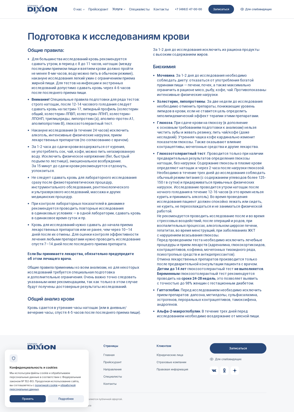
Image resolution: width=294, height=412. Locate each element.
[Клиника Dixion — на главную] (42, 9)
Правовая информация (172, 369)
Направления (112, 369)
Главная (109, 355)
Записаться (221, 9)
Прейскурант (98, 9)
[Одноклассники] (224, 370)
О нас (77, 9)
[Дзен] (235, 370)
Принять (28, 398)
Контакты (161, 9)
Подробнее (66, 398)
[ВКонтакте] (214, 370)
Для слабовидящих (228, 359)
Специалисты (139, 9)
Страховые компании (171, 362)
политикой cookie (46, 385)
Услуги (117, 9)
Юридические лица (170, 355)
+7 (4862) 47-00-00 (188, 9)
